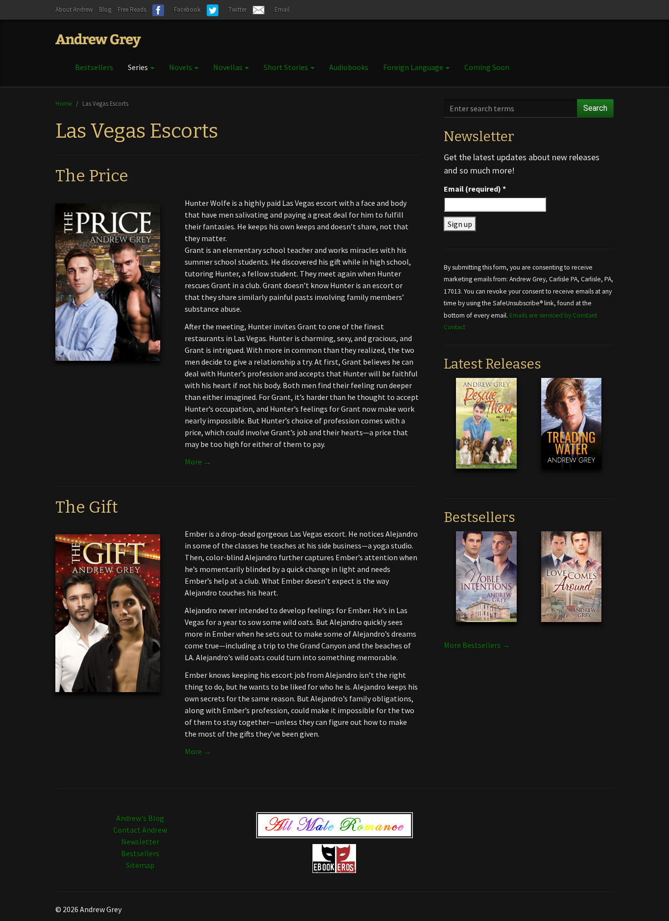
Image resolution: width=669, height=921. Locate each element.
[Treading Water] (571, 431)
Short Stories (286, 67)
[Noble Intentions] (486, 584)
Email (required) (475, 189)
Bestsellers (94, 67)
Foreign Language (414, 67)
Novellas (228, 67)
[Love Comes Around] (571, 584)
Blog (105, 9)
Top (645, 897)
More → (198, 462)
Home (63, 103)
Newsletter (140, 841)
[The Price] (107, 281)
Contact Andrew (140, 830)
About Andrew (74, 9)
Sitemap (140, 865)
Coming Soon (486, 67)
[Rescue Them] (486, 431)
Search (595, 108)
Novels (181, 67)
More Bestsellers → (477, 645)
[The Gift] (107, 612)
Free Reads (132, 9)
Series (138, 67)
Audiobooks (348, 67)
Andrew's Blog (140, 818)
